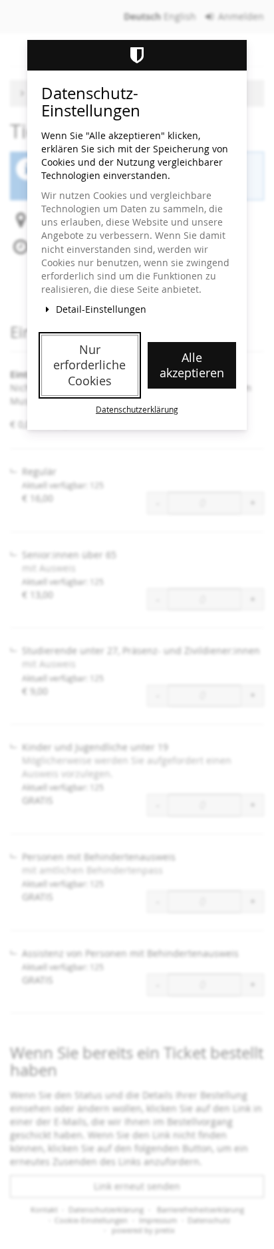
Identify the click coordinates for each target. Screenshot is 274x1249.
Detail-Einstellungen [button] (99, 309)
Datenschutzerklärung (137, 410)
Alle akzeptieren (192, 365)
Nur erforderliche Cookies (89, 365)
